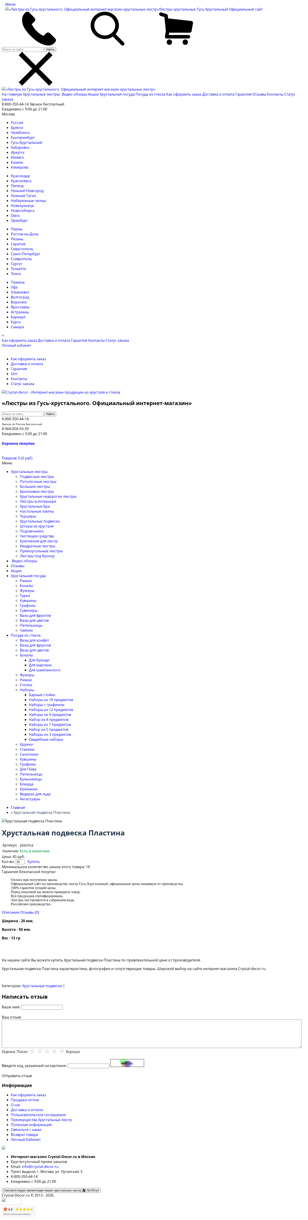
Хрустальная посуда (118, 94)
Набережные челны (28, 200)
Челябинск (20, 132)
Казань (17, 162)
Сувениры (28, 610)
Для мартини (40, 665)
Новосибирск (22, 210)
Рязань (17, 238)
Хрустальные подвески (40, 521)
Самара (17, 326)
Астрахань (20, 312)
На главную (12, 94)
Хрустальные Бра (35, 506)
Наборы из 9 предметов (50, 714)
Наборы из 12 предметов (51, 709)
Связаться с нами (26, 1129)
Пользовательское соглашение (38, 1114)
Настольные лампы (37, 511)
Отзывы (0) (29, 912)
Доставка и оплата (218, 94)
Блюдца (26, 784)
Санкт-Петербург (25, 253)
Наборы (27, 689)
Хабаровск (20, 147)
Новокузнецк (22, 205)
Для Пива (28, 769)
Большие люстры (35, 486)
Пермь (17, 229)
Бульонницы (31, 779)
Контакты (275, 94)
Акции (94, 94)
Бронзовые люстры (37, 491)
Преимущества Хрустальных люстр (41, 1119)
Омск (15, 215)
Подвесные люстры (37, 476)
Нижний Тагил (23, 195)
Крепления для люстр (39, 541)
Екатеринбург (23, 137)
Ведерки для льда (35, 793)
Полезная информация (31, 1124)
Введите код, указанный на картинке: (34, 1065)
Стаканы (27, 749)
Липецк (17, 185)
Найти (50, 49)
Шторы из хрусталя (37, 526)
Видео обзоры (74, 94)
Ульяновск (20, 292)
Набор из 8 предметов (48, 719)
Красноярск (21, 180)
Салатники (29, 754)
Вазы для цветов (34, 620)
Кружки (26, 744)
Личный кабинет (16, 345)
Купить (34, 861)
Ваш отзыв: (11, 1017)
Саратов (18, 243)
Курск (16, 321)
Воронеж (19, 302)
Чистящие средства (37, 536)
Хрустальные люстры (42, 94)
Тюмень (18, 282)
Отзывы (259, 94)
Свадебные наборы (46, 739)
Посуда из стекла (151, 94)
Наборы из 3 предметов (50, 734)
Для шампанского (44, 669)
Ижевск (17, 157)
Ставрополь (21, 258)
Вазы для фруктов (35, 615)
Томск (16, 273)
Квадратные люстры (37, 545)
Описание (10, 912)
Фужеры (27, 590)
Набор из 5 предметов (48, 729)
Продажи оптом (25, 1099)
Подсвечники (32, 531)
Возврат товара (24, 1134)
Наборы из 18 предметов (51, 699)
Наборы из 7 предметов (50, 724)
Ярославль (20, 307)
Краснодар (20, 175)
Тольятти (18, 268)
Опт (14, 373)
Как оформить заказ (183, 94)
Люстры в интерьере (38, 501)
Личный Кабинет (26, 1139)
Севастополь (22, 248)
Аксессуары (30, 798)
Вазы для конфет (34, 640)
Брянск (17, 127)
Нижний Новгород (27, 190)
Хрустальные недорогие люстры (48, 496)
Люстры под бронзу (37, 555)
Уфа (14, 287)
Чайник (26, 630)
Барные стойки (42, 694)
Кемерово (20, 167)
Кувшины (28, 600)
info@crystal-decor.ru (40, 1166)
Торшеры (28, 516)
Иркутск (18, 152)
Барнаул (18, 316)
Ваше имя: (11, 1006)
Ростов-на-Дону (24, 234)
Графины (28, 605)
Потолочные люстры (38, 481)
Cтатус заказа (117, 340)
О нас (16, 1104)
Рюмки (26, 580)
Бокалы (26, 585)
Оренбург (19, 220)
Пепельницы (31, 625)
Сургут (16, 263)
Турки (25, 595)
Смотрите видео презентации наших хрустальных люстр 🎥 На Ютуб (51, 1190)
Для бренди (39, 660)
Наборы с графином (46, 704)
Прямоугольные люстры (41, 550)
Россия (17, 122)
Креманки (28, 789)
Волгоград (20, 297)
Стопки (26, 684)
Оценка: (9, 1051)
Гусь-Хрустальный (26, 142)
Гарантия (243, 94)
